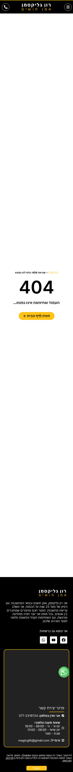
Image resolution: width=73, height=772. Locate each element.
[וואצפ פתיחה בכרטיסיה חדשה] (64, 672)
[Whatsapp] (43, 640)
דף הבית (53, 272)
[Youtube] (53, 640)
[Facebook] (63, 640)
